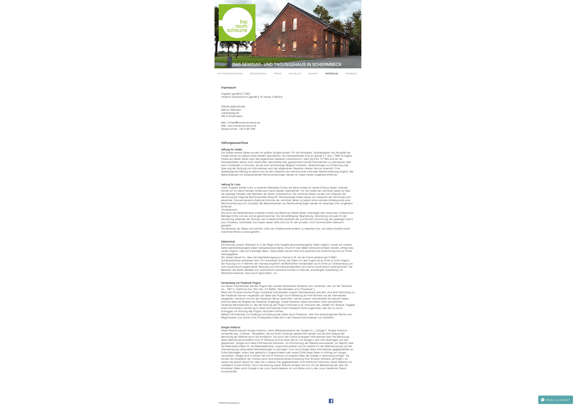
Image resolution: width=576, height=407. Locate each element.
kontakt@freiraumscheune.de (243, 122)
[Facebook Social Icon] (331, 401)
